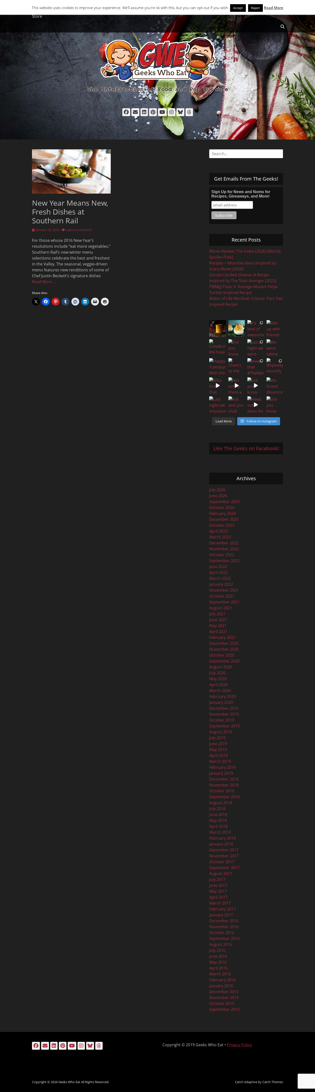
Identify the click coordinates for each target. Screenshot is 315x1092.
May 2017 (218, 891)
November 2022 (224, 549)
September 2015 (224, 1009)
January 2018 (221, 844)
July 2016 (217, 950)
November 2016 (224, 926)
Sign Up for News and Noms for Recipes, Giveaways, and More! (240, 194)
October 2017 (221, 861)
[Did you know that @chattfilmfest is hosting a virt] (275, 404)
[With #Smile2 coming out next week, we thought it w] (217, 328)
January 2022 (221, 584)
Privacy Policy (239, 1044)
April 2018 (218, 826)
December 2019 (223, 708)
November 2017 (224, 856)
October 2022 (221, 554)
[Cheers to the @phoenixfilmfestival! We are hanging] (236, 366)
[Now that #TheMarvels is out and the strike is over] (255, 366)
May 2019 (218, 749)
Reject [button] (255, 8)
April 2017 (218, 897)
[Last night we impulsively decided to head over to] (217, 404)
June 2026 (218, 495)
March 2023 (220, 537)
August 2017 (220, 873)
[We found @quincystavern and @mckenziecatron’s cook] (275, 385)
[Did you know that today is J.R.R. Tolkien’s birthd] (236, 347)
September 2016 (224, 938)
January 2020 (221, 702)
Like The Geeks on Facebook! (246, 448)
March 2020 (220, 690)
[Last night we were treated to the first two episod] (255, 347)
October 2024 (221, 507)
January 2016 (221, 985)
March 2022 (220, 578)
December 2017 (223, 850)
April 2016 (218, 968)
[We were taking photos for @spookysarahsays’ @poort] (275, 347)
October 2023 (221, 525)
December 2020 (223, 643)
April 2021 (218, 631)
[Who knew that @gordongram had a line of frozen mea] (217, 385)
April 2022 (218, 572)
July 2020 (217, 673)
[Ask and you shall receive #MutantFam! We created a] (236, 404)
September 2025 (224, 501)
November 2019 (224, 714)
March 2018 (220, 832)
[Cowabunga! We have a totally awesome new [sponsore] (217, 347)
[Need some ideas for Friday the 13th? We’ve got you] (255, 404)
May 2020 (218, 678)
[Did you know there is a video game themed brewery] (255, 385)
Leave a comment (79, 230)
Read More (273, 7)
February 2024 (222, 513)
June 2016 (218, 956)
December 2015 (223, 991)
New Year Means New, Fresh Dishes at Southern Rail (70, 212)
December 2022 (223, 543)
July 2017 (217, 879)
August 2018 (220, 802)
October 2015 (221, 1003)
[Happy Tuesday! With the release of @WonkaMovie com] (217, 366)
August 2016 (220, 944)
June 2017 (218, 885)
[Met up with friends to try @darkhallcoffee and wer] (275, 328)
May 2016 (218, 962)
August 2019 (220, 732)
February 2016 (222, 980)
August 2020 (220, 667)
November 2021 (224, 590)
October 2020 (221, 655)
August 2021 (220, 608)
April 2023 (218, 531)
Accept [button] (238, 8)
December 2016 (223, 920)
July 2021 (217, 613)
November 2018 (224, 785)
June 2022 (218, 566)
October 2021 (221, 596)
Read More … (44, 281)
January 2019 (221, 773)
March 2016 (220, 974)
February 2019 (222, 767)
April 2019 (218, 755)
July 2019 (217, 737)
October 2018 (221, 791)
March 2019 (220, 761)
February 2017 (222, 909)
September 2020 (224, 661)
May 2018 (218, 820)
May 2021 (218, 625)
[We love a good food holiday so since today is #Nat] (236, 328)
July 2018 (217, 808)
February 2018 (222, 838)
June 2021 (218, 619)
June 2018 (218, 814)
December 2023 (223, 519)
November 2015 (224, 997)
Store (37, 16)
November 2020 (224, 649)
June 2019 (218, 743)
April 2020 (218, 684)
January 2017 (221, 915)
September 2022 (224, 560)
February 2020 (222, 696)
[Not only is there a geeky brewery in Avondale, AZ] (236, 385)
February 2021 (222, 637)
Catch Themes (272, 1082)
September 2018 (224, 797)
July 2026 (217, 489)
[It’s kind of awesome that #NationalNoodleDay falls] (255, 328)
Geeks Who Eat (69, 1082)
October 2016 (221, 932)
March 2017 (220, 903)
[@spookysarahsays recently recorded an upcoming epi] (275, 366)
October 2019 (221, 720)
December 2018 (223, 779)
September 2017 (224, 867)
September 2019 (224, 726)
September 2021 (224, 602)
